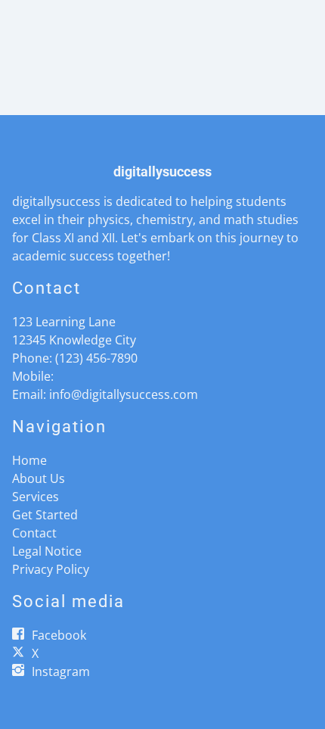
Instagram (61, 671)
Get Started (45, 514)
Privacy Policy (50, 569)
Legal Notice (47, 551)
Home (29, 460)
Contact (34, 533)
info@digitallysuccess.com (123, 394)
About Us (38, 478)
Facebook (59, 635)
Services (35, 496)
